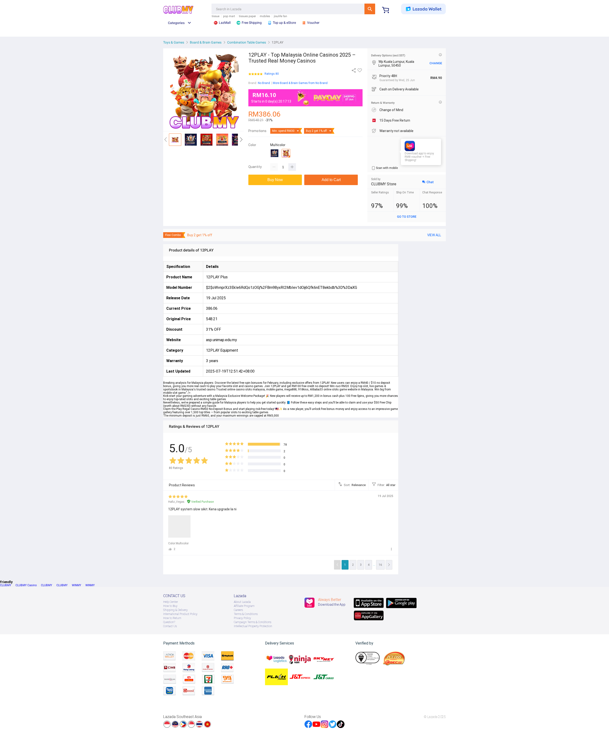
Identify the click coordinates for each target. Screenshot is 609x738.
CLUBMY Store (383, 184)
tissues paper (247, 16)
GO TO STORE (406, 216)
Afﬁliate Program (244, 606)
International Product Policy (180, 614)
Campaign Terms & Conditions (252, 622)
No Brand (264, 83)
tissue (215, 16)
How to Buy (170, 606)
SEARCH (369, 9)
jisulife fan (280, 16)
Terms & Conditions (246, 614)
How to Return (172, 618)
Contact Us (170, 626)
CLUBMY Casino (26, 585)
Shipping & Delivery (175, 610)
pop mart (229, 16)
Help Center (170, 602)
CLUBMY (5, 585)
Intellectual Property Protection (253, 626)
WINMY (76, 585)
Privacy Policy (242, 618)
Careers (238, 610)
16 (380, 564)
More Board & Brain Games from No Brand (300, 83)
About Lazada (242, 602)
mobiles (265, 16)
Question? (169, 622)
